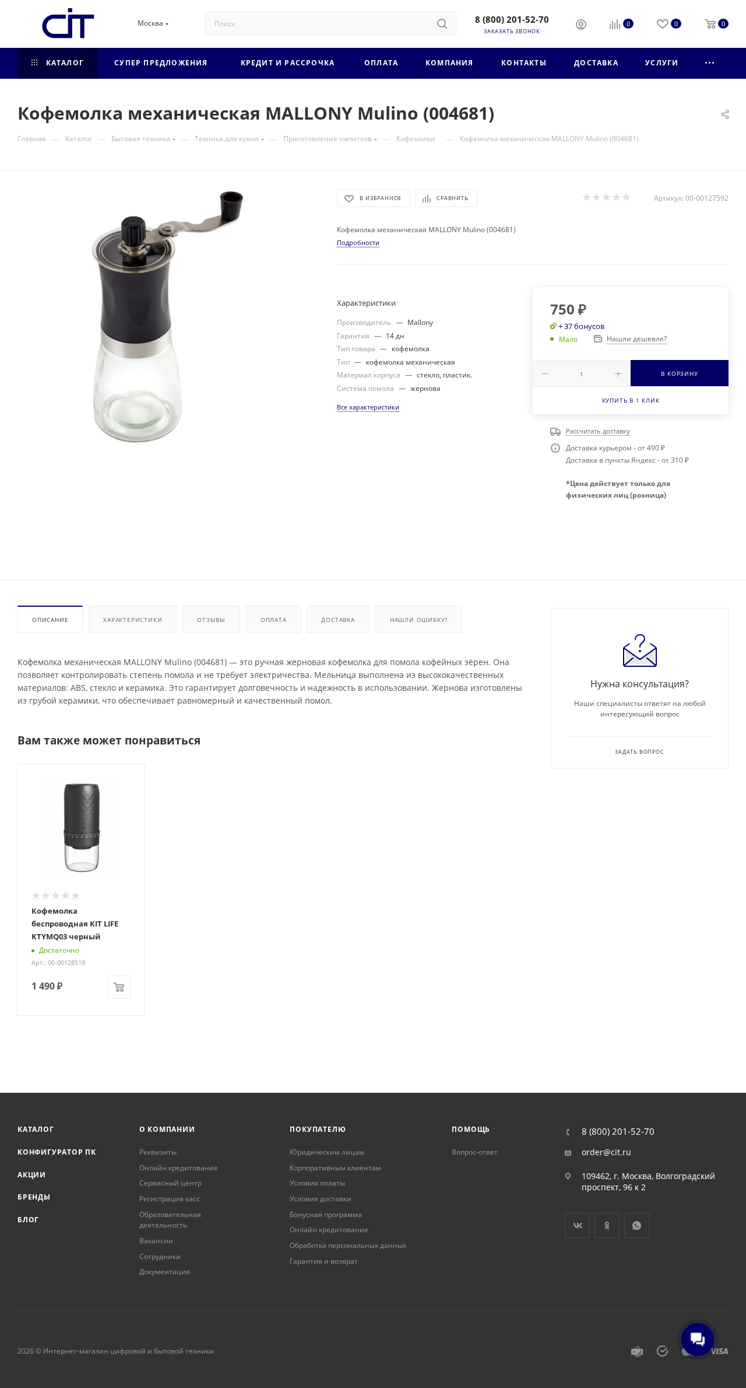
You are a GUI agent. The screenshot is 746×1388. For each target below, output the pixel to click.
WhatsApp (636, 1225)
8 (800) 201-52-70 (512, 19)
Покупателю (318, 1129)
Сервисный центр (170, 1183)
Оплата (274, 620)
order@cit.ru (606, 1152)
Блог (28, 1220)
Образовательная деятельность (170, 1219)
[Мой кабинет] (581, 26)
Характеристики (132, 620)
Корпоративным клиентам (335, 1168)
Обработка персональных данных (348, 1245)
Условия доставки (320, 1199)
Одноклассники (607, 1225)
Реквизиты (158, 1152)
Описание (50, 620)
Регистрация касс (169, 1199)
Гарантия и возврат (324, 1261)
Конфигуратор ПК (56, 1152)
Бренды (34, 1197)
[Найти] (442, 23)
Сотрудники (160, 1256)
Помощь (471, 1129)
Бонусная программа (326, 1214)
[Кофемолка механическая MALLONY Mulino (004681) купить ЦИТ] (167, 320)
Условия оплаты (317, 1183)
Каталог (35, 1129)
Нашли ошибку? (419, 620)
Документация (164, 1272)
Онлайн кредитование (178, 1168)
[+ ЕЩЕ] (710, 63)
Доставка (337, 620)
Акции (31, 1175)
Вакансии (156, 1241)
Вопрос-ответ (475, 1152)
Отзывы (211, 620)
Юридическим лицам (327, 1152)
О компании (167, 1129)
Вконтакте (577, 1225)
